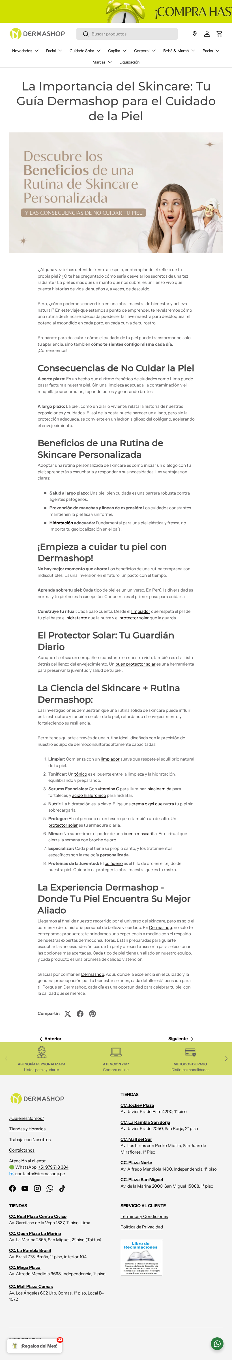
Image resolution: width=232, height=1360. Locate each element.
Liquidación (129, 62)
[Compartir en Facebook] (80, 1014)
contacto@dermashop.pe (40, 1173)
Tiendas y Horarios (27, 1128)
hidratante (76, 617)
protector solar (134, 617)
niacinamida (159, 788)
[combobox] (126, 34)
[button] (219, 34)
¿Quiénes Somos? (26, 1118)
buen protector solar (135, 664)
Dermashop (160, 927)
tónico (80, 774)
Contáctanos (22, 1150)
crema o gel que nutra (153, 803)
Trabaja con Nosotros (30, 1139)
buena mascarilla (140, 833)
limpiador (140, 611)
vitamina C (108, 788)
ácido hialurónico (89, 795)
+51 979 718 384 (53, 1167)
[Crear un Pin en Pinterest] (92, 1014)
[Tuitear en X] (67, 1014)
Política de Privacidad (142, 1227)
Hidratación (61, 522)
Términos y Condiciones (144, 1216)
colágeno (114, 863)
